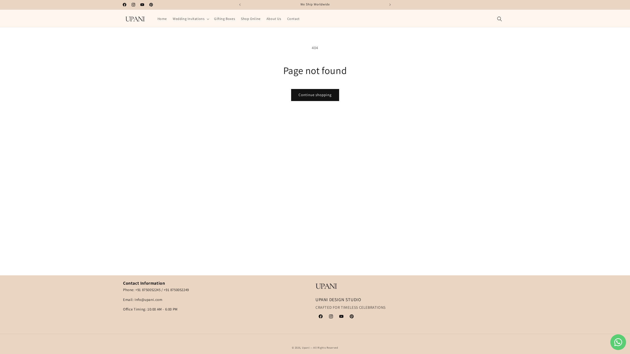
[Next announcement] (390, 4)
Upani (306, 347)
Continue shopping (315, 94)
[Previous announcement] (240, 4)
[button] (190, 19)
